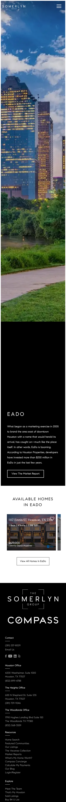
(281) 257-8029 (13, 645)
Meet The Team (13, 788)
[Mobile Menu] (58, 6)
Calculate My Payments (17, 765)
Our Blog (10, 768)
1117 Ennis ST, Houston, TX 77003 (31, 520)
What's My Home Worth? (18, 758)
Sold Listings (11, 796)
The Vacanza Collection (18, 750)
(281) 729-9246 (13, 703)
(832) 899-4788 (13, 680)
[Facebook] (6, 656)
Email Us (9, 649)
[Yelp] (19, 656)
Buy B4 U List (12, 799)
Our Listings (11, 747)
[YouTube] (10, 656)
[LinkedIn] (15, 656)
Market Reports (13, 754)
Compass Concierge (16, 761)
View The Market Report (26, 473)
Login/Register (13, 772)
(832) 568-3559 (13, 725)
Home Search (12, 739)
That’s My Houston (15, 792)
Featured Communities (17, 743)
